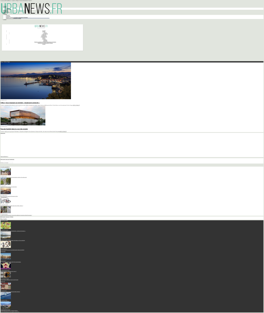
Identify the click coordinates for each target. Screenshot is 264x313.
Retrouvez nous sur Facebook (7, 159)
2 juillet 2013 (4, 100)
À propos (5, 14)
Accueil (4, 6)
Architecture (5, 11)
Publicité (8, 15)
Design (4, 13)
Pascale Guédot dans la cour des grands (14, 129)
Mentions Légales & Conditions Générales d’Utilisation (17, 17)
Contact (4, 19)
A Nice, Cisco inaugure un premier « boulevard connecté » (20, 103)
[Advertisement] (132, 56)
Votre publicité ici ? (4, 156)
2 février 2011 (4, 126)
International (8, 9)
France (7, 8)
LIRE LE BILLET (76, 105)
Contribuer (8, 16)
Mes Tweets (4, 219)
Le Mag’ (4, 7)
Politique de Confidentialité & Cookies (13, 18)
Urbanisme (5, 10)
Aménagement (6, 12)
